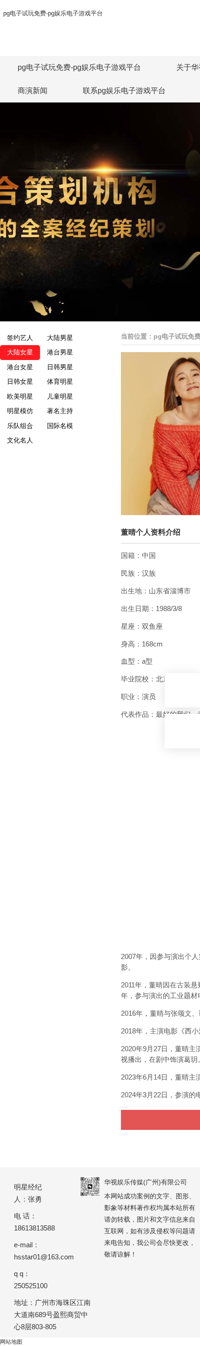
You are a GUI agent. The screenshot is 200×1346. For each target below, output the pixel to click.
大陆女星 (20, 352)
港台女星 (20, 367)
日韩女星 (20, 381)
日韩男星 (60, 367)
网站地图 (11, 1342)
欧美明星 (20, 396)
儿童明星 (60, 396)
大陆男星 (60, 337)
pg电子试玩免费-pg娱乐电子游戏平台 (53, 13)
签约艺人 (20, 337)
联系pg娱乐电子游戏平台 (124, 91)
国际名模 (60, 425)
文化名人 (20, 440)
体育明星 (60, 381)
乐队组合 (20, 425)
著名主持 (60, 411)
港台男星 (60, 352)
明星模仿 (20, 411)
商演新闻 (32, 91)
